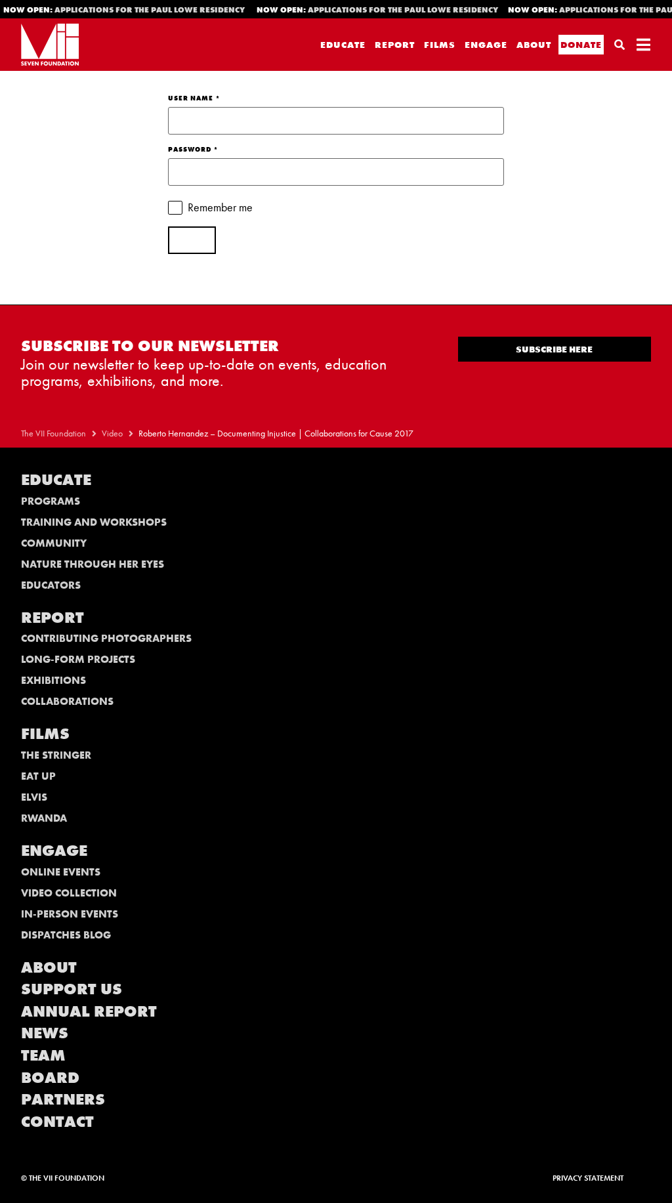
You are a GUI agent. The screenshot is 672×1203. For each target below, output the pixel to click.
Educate (343, 45)
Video (112, 433)
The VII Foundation (53, 433)
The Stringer (56, 755)
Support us (71, 989)
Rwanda (44, 818)
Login (192, 240)
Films (439, 45)
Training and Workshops (94, 522)
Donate (581, 45)
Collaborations (67, 701)
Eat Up (38, 776)
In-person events (69, 914)
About (533, 45)
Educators (51, 585)
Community (54, 543)
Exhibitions (53, 680)
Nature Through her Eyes (92, 564)
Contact (57, 1121)
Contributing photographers (106, 638)
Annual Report (89, 1011)
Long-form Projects (78, 659)
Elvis (34, 797)
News (44, 1033)
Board (50, 1077)
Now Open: (373, 10)
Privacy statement (588, 1178)
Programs (50, 501)
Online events (60, 872)
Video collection (69, 893)
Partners (63, 1099)
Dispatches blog (66, 935)
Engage (486, 45)
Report (395, 45)
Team (43, 1055)
